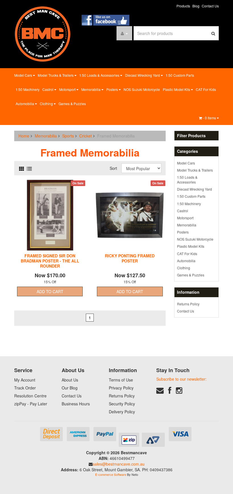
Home (23, 136)
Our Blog (70, 388)
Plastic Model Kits (177, 89)
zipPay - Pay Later (30, 404)
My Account (24, 380)
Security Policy (122, 404)
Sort (113, 168)
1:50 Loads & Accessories (99, 75)
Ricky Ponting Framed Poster (130, 258)
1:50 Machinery (27, 89)
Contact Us (210, 5)
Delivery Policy (122, 411)
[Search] (213, 33)
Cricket (85, 136)
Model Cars (23, 75)
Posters (112, 89)
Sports (68, 136)
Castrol (48, 89)
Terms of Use (121, 380)
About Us (70, 380)
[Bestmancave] (42, 33)
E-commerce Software (110, 474)
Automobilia (25, 103)
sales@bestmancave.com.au (119, 464)
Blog (195, 5)
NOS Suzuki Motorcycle (142, 89)
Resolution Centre (30, 396)
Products (183, 5)
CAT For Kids (206, 89)
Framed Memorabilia (116, 136)
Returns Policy (188, 303)
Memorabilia (91, 89)
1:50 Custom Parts (180, 75)
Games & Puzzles (72, 103)
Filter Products (191, 136)
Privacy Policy (121, 388)
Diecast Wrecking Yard (143, 75)
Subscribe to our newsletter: (181, 379)
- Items (210, 117)
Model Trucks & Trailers (56, 75)
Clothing (47, 103)
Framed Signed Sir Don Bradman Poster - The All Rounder (50, 261)
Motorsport (67, 89)
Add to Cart (50, 291)
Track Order (25, 388)
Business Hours (76, 404)
